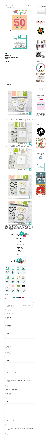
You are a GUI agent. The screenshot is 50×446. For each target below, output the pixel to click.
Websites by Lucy (43, 196)
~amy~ (42, 52)
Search (37, 5)
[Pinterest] (42, 99)
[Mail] (39, 99)
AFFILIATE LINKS (42, 61)
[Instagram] (40, 99)
